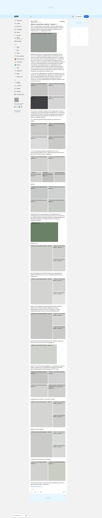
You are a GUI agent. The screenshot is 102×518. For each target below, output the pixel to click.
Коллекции (36, 22)
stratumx (35, 21)
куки (21, 515)
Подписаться (62, 21)
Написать (80, 16)
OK (26, 515)
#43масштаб (39, 486)
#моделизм (33, 486)
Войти (86, 16)
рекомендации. (17, 111)
